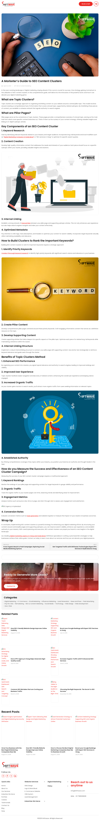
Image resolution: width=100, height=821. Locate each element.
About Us (4, 788)
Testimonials (5, 803)
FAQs (3, 811)
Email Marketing (34, 601)
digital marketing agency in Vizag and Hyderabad (28, 536)
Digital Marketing (10, 601)
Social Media (49, 604)
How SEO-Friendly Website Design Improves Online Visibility (35, 750)
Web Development (81, 604)
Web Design (69, 604)
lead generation (32, 516)
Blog (2, 808)
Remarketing (19, 604)
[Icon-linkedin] (15, 776)
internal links (25, 223)
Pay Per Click (9, 604)
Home (3, 786)
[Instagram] (3, 776)
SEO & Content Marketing (23, 86)
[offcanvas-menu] (96, 3)
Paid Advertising (88, 601)
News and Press (76, 601)
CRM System (29, 794)
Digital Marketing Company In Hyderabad (18, 137)
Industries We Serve (8, 794)
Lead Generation (63, 601)
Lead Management (31, 797)
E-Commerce (22, 601)
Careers (4, 800)
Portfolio (4, 797)
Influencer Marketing (49, 601)
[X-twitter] (11, 776)
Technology (59, 604)
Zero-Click (8, 606)
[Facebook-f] (7, 776)
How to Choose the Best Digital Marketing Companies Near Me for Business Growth (62, 750)
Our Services (5, 791)
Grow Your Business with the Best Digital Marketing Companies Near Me (11, 750)
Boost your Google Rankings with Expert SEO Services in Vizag (85, 750)
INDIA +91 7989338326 (78, 796)
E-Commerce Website (32, 791)
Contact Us (5, 805)
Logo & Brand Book (31, 788)
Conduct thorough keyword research (14, 253)
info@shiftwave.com (78, 791)
